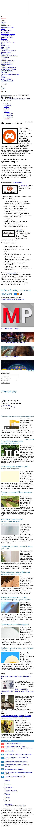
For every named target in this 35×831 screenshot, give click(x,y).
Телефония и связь (7, 71)
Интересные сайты (7, 37)
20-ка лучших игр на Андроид (10, 328)
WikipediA (4, 84)
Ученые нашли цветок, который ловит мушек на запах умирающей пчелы (16, 717)
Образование (5, 49)
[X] (21, 294)
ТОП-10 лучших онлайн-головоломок (16, 761)
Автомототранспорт (7, 27)
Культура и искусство (7, 42)
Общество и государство (8, 50)
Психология (4, 54)
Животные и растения (8, 34)
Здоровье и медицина (7, 35)
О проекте (7, 784)
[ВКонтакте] (15, 294)
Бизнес (3, 29)
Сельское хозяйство (7, 64)
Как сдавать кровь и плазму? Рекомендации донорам (12, 520)
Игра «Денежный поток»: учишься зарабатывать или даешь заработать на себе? (18, 747)
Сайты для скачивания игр (13, 743)
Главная (7, 780)
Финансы (4, 77)
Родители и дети (6, 62)
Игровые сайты (9, 751)
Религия (3, 59)
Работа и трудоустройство (9, 55)
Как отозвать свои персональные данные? (17, 416)
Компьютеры (5, 40)
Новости (7, 108)
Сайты (6, 107)
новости (3, 22)
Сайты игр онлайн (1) (8, 407)
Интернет (4, 39)
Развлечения (5, 57)
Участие (7, 794)
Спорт (3, 65)
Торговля (4, 72)
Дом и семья (5, 32)
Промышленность (6, 52)
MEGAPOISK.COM (7, 81)
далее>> (31, 684)
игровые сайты (11, 273)
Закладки (7, 118)
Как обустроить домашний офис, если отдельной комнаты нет (17, 691)
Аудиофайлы (8, 115)
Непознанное (5, 45)
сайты (3, 24)
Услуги (3, 76)
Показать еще (30, 370)
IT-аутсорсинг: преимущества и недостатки (18, 754)
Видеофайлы (8, 113)
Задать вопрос (8, 787)
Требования (8, 804)
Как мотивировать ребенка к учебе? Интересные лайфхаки (15, 467)
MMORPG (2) (5, 405)
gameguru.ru (23, 185)
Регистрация (9, 97)
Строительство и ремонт (8, 69)
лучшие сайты (17, 182)
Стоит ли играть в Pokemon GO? (11, 356)
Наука (3, 44)
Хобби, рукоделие (6, 79)
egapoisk (4, 91)
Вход (2, 97)
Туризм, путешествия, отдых (10, 74)
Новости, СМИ (5, 47)
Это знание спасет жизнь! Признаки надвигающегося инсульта (15, 573)
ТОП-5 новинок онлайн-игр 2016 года (13, 342)
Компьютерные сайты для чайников (12, 299)
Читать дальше (29, 439)
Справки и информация (8, 67)
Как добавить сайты (10, 790)
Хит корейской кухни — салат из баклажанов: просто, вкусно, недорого (16, 598)
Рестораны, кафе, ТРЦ (8, 60)
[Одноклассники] (18, 294)
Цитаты (6, 112)
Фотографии (8, 117)
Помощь (7, 797)
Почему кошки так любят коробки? (15, 625)
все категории (5, 408)
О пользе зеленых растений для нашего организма (12, 442)
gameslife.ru (20, 230)
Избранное (7, 105)
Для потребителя (6, 30)
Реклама (7, 800)
